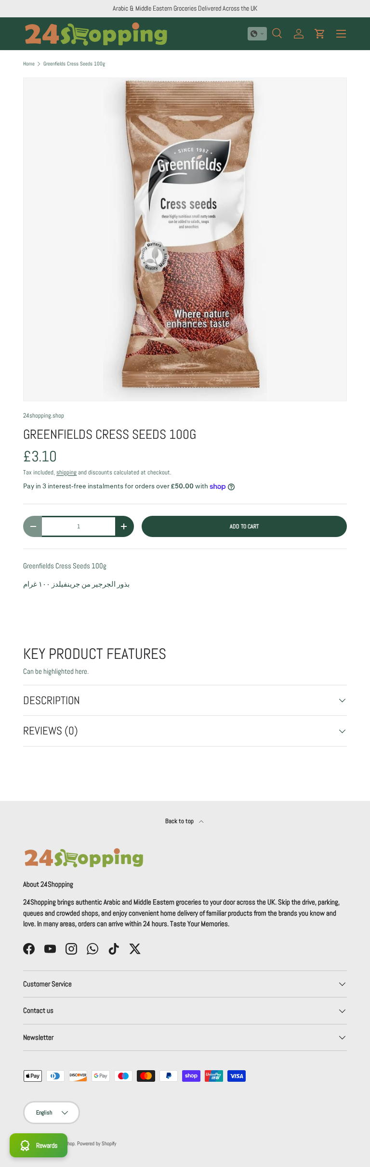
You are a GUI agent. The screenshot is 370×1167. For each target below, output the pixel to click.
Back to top (180, 821)
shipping (66, 472)
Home (29, 63)
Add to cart (244, 526)
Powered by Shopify (96, 1143)
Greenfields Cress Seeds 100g (74, 63)
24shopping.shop (43, 415)
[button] (257, 33)
